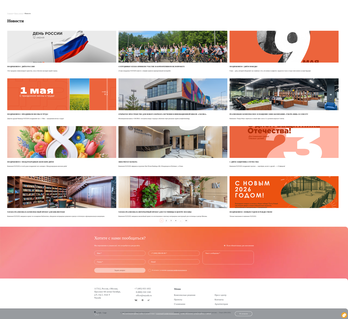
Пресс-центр (18, 13)
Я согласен (243, 314)
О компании (179, 304)
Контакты (219, 299)
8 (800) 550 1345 (143, 292)
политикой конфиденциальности (167, 314)
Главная (10, 13)
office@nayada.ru (144, 295)
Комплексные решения (184, 295)
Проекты (178, 299)
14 (186, 220)
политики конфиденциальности (177, 270)
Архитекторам (221, 304)
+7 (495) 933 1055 (142, 288)
